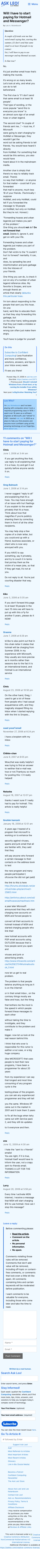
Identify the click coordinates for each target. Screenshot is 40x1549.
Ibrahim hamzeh (11, 820)
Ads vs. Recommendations (19, 1498)
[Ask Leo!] (11, 4)
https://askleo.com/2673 (27, 379)
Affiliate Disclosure (16, 1507)
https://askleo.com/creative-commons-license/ (19, 1548)
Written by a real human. (20, 1369)
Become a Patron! (15, 1472)
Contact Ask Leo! (15, 1495)
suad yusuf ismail (12, 728)
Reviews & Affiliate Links (20, 1527)
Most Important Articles (18, 1455)
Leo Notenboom (13, 405)
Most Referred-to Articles (19, 1451)
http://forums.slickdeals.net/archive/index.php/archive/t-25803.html (20, 889)
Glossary (11, 1461)
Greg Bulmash (10, 485)
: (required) (16, 1415)
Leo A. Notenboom (13, 25)
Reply (7, 477)
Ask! (10, 1448)
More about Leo (10, 429)
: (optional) (13, 1408)
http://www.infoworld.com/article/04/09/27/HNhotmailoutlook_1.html (20, 964)
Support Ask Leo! (20, 1445)
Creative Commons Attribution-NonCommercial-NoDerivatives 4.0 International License (15, 1539)
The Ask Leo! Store (16, 1481)
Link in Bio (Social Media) (19, 1464)
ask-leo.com (32, 377)
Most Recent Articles (17, 1458)
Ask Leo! (19, 418)
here (34, 1430)
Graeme (7, 632)
